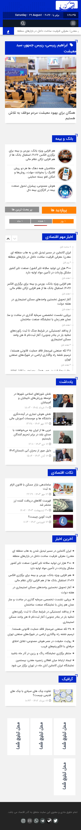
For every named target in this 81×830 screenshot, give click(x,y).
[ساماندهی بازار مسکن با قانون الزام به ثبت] (40, 489)
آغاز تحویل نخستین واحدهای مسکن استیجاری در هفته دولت (41, 301)
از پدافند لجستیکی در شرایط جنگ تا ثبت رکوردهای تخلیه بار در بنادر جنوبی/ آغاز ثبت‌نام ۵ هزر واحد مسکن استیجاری (40, 335)
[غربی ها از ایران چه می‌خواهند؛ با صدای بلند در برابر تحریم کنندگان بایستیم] (40, 437)
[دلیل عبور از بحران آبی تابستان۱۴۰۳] (40, 454)
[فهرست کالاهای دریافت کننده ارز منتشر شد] (40, 505)
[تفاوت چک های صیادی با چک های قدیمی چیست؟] (40, 695)
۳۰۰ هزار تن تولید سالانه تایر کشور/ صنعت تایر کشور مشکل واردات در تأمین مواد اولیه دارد (40, 270)
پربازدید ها (59, 210)
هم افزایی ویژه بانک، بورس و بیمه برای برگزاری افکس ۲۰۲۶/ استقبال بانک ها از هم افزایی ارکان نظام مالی (38, 286)
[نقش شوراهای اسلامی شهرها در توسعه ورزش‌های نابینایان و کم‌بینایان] (40, 401)
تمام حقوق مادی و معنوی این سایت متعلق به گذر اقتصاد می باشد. (42, 812)
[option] (40, 253)
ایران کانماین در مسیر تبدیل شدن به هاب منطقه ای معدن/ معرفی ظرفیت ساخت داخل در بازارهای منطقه (39, 254)
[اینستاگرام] (22, 820)
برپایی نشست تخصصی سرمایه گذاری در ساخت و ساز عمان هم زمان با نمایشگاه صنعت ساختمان (38, 317)
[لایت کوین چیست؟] (40, 521)
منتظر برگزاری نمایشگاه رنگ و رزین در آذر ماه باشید (41, 653)
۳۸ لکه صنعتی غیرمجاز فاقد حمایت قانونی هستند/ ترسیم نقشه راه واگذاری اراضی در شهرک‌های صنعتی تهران (40, 355)
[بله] (48, 820)
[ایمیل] (29, 820)
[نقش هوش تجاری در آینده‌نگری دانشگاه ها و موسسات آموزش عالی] (40, 419)
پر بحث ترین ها (22, 209)
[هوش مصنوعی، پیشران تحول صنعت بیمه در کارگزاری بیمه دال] (40, 191)
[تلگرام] (42, 820)
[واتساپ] (35, 820)
